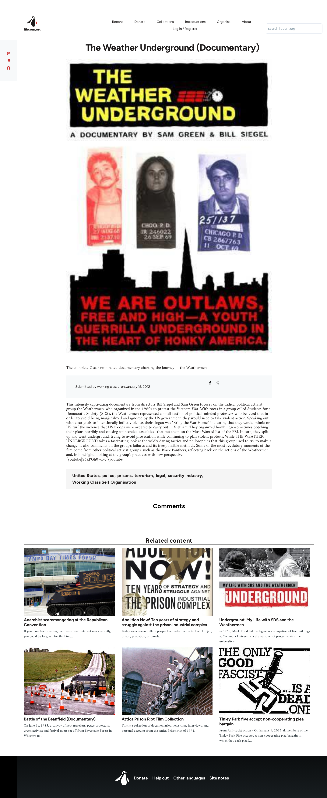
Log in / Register (185, 29)
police (108, 475)
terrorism (144, 475)
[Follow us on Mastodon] (8, 53)
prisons (124, 475)
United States (86, 475)
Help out (160, 778)
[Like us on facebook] (8, 68)
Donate (141, 778)
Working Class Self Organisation (104, 482)
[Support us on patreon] (8, 60)
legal (160, 475)
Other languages (189, 778)
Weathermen (93, 409)
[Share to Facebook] (210, 383)
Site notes (219, 778)
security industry (185, 475)
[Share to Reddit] (218, 383)
